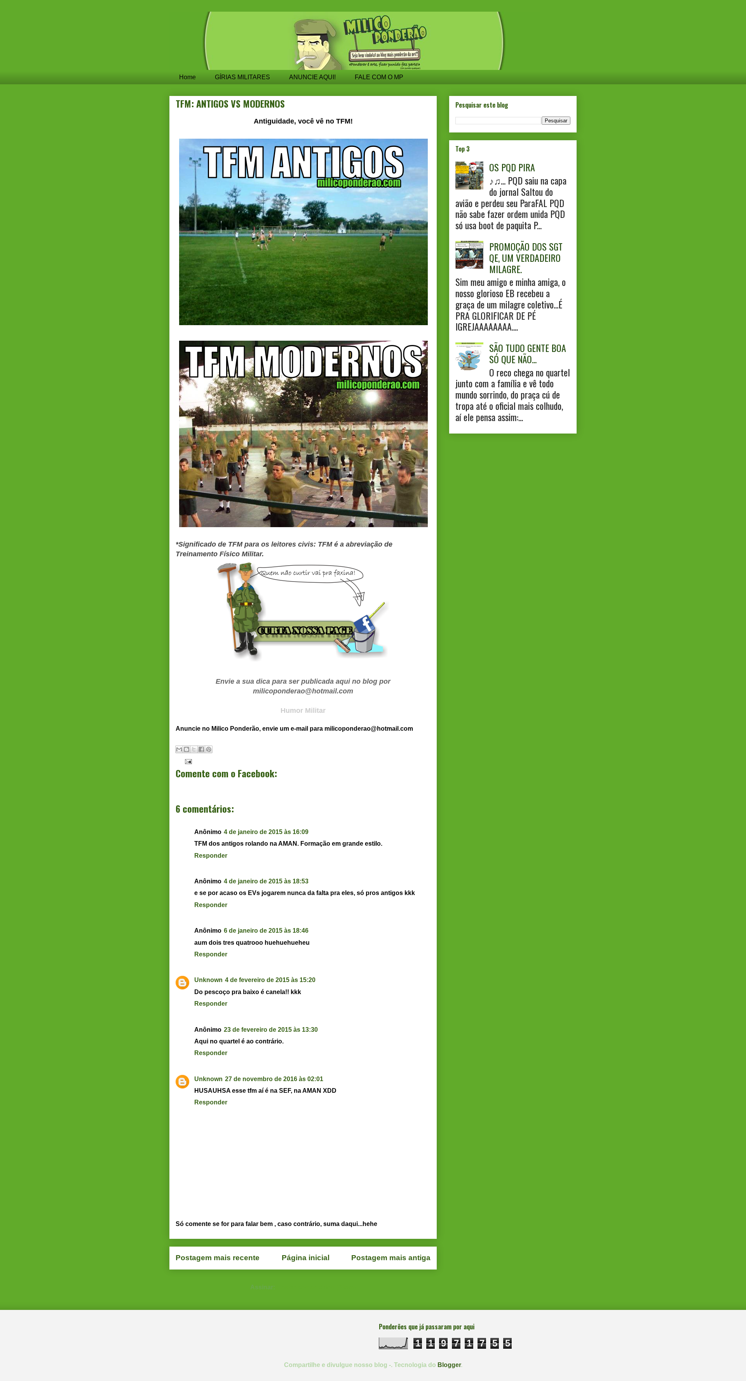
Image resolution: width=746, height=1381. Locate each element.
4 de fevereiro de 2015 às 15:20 (270, 980)
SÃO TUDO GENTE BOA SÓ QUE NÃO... (527, 353)
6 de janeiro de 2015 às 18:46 (266, 930)
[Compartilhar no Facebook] (201, 749)
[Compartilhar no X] (194, 749)
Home (187, 77)
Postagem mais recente (218, 1258)
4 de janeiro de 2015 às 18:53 (266, 881)
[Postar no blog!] (186, 749)
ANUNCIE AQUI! (312, 77)
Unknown (208, 980)
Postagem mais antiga (391, 1258)
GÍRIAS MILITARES (242, 77)
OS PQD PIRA (512, 167)
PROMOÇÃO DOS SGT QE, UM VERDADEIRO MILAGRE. (526, 257)
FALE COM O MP (379, 77)
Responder (210, 855)
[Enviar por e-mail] (179, 749)
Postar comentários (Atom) (316, 1287)
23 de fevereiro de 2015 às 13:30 (271, 1029)
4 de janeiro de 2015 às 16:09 (266, 832)
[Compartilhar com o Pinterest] (209, 749)
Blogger (449, 1365)
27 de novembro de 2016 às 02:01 (274, 1079)
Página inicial (305, 1258)
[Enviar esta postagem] (187, 761)
